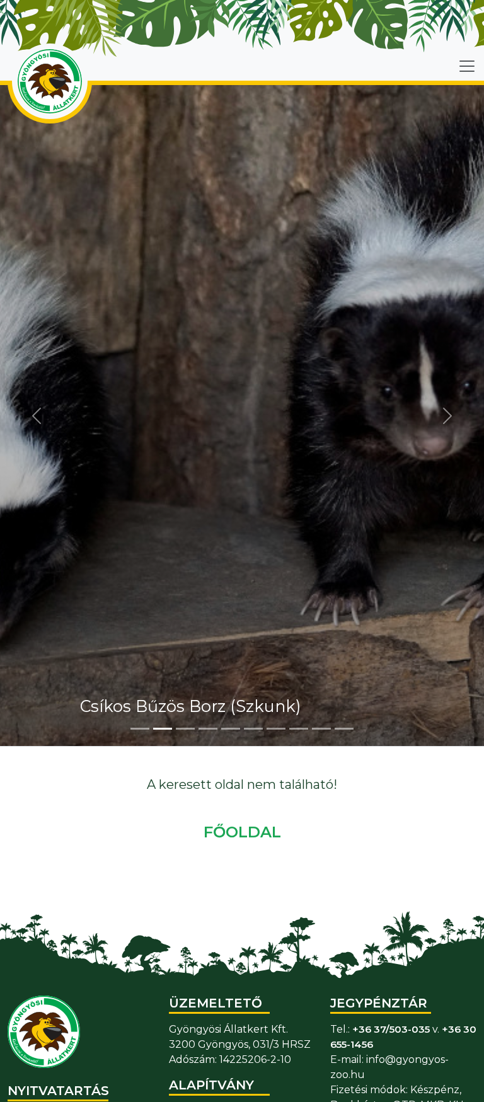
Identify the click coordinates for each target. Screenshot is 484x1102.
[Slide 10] (344, 728)
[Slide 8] (298, 728)
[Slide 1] (139, 728)
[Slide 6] (253, 728)
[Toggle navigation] (467, 66)
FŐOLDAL (242, 832)
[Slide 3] (185, 728)
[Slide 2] (162, 728)
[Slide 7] (276, 728)
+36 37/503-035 (391, 1029)
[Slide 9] (321, 728)
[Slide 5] (230, 728)
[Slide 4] (208, 728)
